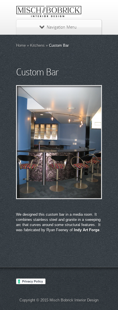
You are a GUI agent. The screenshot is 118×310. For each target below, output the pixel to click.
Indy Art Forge (86, 230)
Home (21, 45)
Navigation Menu (61, 27)
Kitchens (37, 45)
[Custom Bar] (59, 142)
